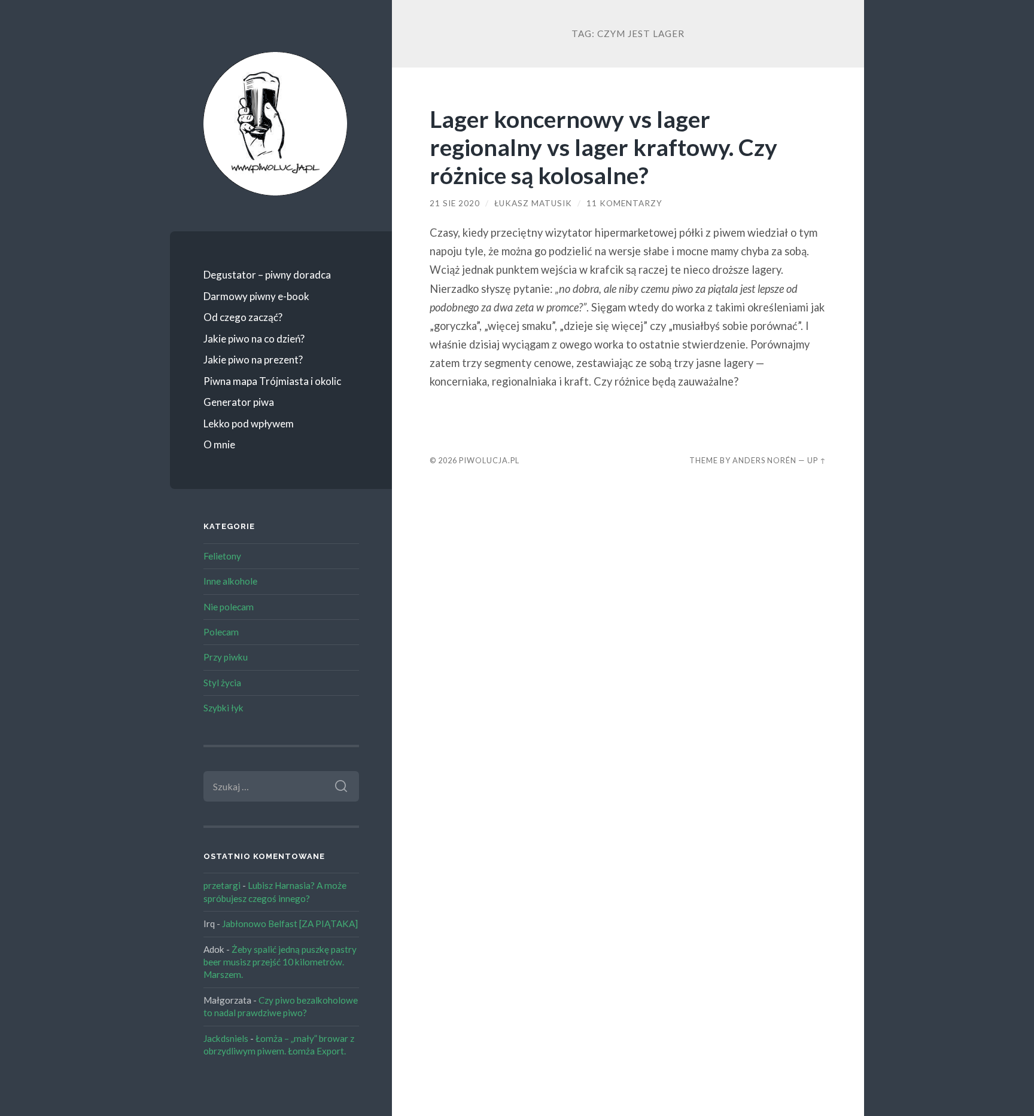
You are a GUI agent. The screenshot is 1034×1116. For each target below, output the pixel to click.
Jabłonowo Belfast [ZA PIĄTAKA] (290, 923)
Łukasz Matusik (533, 203)
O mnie (219, 444)
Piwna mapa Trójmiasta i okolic (272, 381)
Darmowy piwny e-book (256, 296)
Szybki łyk (223, 707)
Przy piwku (225, 657)
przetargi (222, 885)
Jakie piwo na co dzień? (254, 338)
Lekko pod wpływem (248, 423)
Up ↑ (816, 460)
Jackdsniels (225, 1038)
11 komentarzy (624, 203)
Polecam (221, 631)
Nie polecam (228, 606)
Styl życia (222, 682)
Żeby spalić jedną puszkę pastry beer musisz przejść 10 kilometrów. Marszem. (280, 962)
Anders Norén (764, 460)
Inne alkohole (230, 581)
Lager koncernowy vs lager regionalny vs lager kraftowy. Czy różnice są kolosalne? (603, 147)
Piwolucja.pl (489, 460)
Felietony (222, 556)
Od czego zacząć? (242, 317)
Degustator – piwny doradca (267, 274)
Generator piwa (238, 402)
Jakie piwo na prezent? (253, 359)
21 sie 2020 (455, 203)
